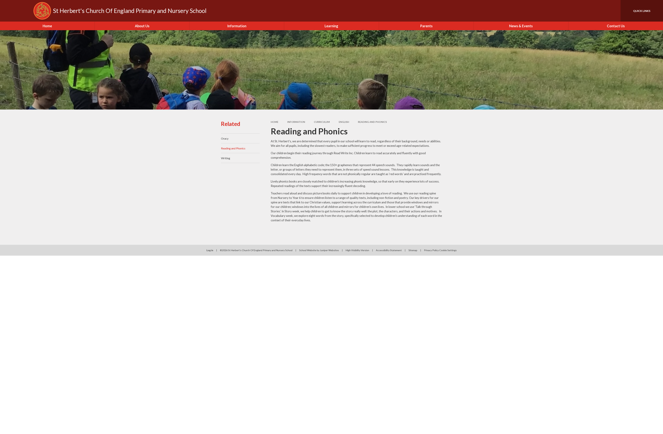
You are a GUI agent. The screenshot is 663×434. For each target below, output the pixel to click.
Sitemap (413, 250)
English (344, 121)
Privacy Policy (431, 250)
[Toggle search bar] (614, 11)
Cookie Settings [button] (448, 250)
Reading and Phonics (372, 121)
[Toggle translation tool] (602, 11)
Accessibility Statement (389, 250)
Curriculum (322, 121)
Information (296, 121)
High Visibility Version (357, 250)
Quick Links (641, 10)
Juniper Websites (329, 250)
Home (274, 121)
